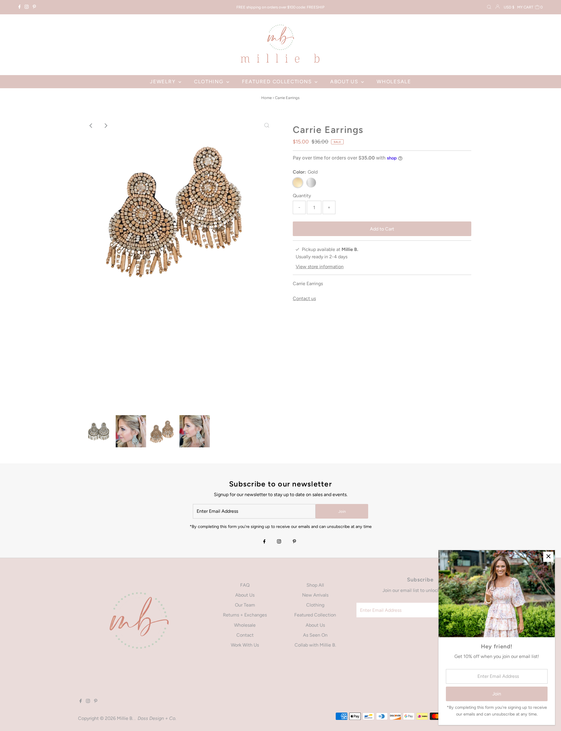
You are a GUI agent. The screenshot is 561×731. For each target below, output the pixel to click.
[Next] (105, 125)
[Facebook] (19, 7)
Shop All (315, 585)
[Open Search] (489, 7)
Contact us (304, 298)
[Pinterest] (34, 7)
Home (266, 98)
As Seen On (315, 635)
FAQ (245, 585)
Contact (245, 635)
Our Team (245, 605)
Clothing (315, 605)
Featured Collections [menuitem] (277, 81)
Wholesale (245, 625)
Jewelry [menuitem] (163, 81)
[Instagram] (26, 7)
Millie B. (125, 718)
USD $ (509, 7)
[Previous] (91, 125)
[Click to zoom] (266, 125)
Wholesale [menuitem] (394, 81)
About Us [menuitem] (345, 81)
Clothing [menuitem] (209, 81)
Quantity (302, 195)
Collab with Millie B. (315, 645)
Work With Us (245, 645)
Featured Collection (315, 615)
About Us (244, 595)
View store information (320, 266)
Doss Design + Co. (157, 718)
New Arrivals (315, 595)
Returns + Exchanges (245, 615)
